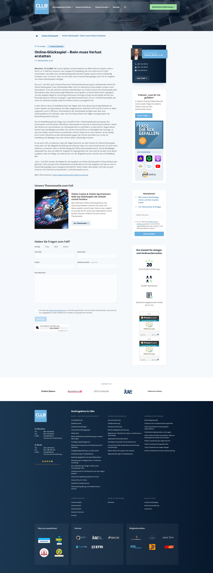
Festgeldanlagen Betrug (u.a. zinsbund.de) (85, 451)
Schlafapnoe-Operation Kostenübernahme (122, 442)
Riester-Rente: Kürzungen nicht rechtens (121, 451)
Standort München (77, 512)
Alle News (111, 502)
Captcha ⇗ (63, 330)
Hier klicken (54, 328)
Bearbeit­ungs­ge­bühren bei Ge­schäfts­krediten (86, 457)
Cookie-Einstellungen (151, 502)
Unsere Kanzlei (76, 505)
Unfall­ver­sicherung (114, 423)
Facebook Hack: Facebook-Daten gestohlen (158, 423)
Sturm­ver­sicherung (114, 420)
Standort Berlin (76, 509)
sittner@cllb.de (142, 70)
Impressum (148, 509)
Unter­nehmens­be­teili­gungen (80, 430)
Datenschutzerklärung (57, 310)
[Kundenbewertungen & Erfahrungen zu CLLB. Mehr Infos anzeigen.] (149, 324)
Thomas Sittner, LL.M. (45, 60)
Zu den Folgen (142, 116)
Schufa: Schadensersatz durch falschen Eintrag (159, 451)
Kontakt (74, 515)
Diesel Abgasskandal (151, 420)
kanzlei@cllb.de (48, 436)
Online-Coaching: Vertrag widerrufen (156, 444)
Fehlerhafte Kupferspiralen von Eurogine (157, 432)
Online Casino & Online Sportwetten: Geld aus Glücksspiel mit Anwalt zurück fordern (91, 196)
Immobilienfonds (77, 420)
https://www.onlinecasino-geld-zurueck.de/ (70, 175)
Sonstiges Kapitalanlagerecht (80, 442)
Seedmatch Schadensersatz (80, 483)
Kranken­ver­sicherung (115, 427)
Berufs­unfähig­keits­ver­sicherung (118, 430)
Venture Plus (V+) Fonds (79, 480)
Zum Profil (141, 78)
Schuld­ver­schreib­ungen (79, 427)
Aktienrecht (75, 433)
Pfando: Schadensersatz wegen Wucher (157, 441)
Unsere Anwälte (76, 502)
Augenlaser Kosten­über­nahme (118, 439)
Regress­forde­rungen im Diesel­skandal (120, 454)
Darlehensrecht (76, 423)
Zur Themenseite (80, 223)
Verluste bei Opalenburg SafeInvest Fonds (85, 477)
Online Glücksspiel (50, 35)
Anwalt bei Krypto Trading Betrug (82, 454)
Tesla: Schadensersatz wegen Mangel (156, 447)
